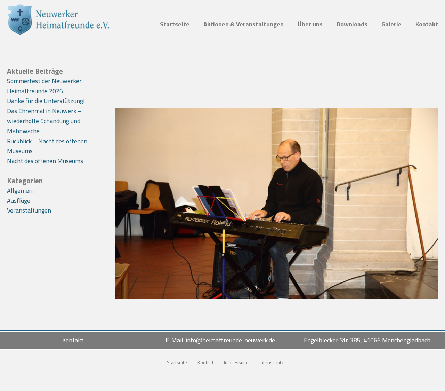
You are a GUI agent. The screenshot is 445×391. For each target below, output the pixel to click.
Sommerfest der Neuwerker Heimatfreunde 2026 (44, 86)
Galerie (391, 24)
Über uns (310, 24)
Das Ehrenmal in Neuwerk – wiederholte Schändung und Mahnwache (44, 121)
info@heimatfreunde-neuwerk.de (230, 340)
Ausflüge (18, 200)
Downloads (352, 24)
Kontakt (426, 24)
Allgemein (20, 190)
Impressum (235, 362)
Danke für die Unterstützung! (46, 100)
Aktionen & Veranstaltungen (243, 24)
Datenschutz (271, 362)
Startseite (174, 24)
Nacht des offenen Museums (45, 161)
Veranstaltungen (29, 210)
